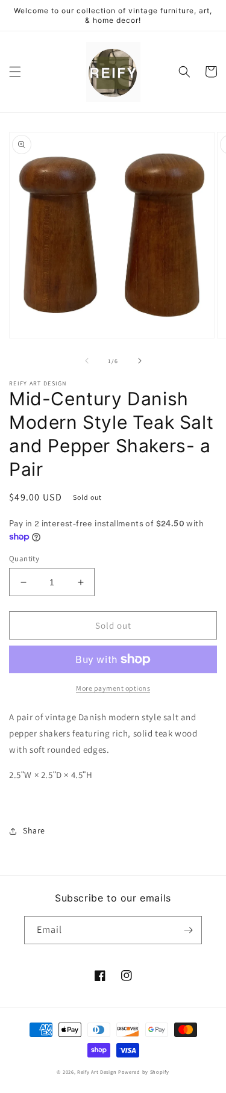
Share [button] (34, 830)
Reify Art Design (96, 1071)
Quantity (24, 558)
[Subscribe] (188, 930)
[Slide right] (140, 360)
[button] (15, 71)
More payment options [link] (113, 688)
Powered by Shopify (143, 1071)
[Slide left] (87, 360)
